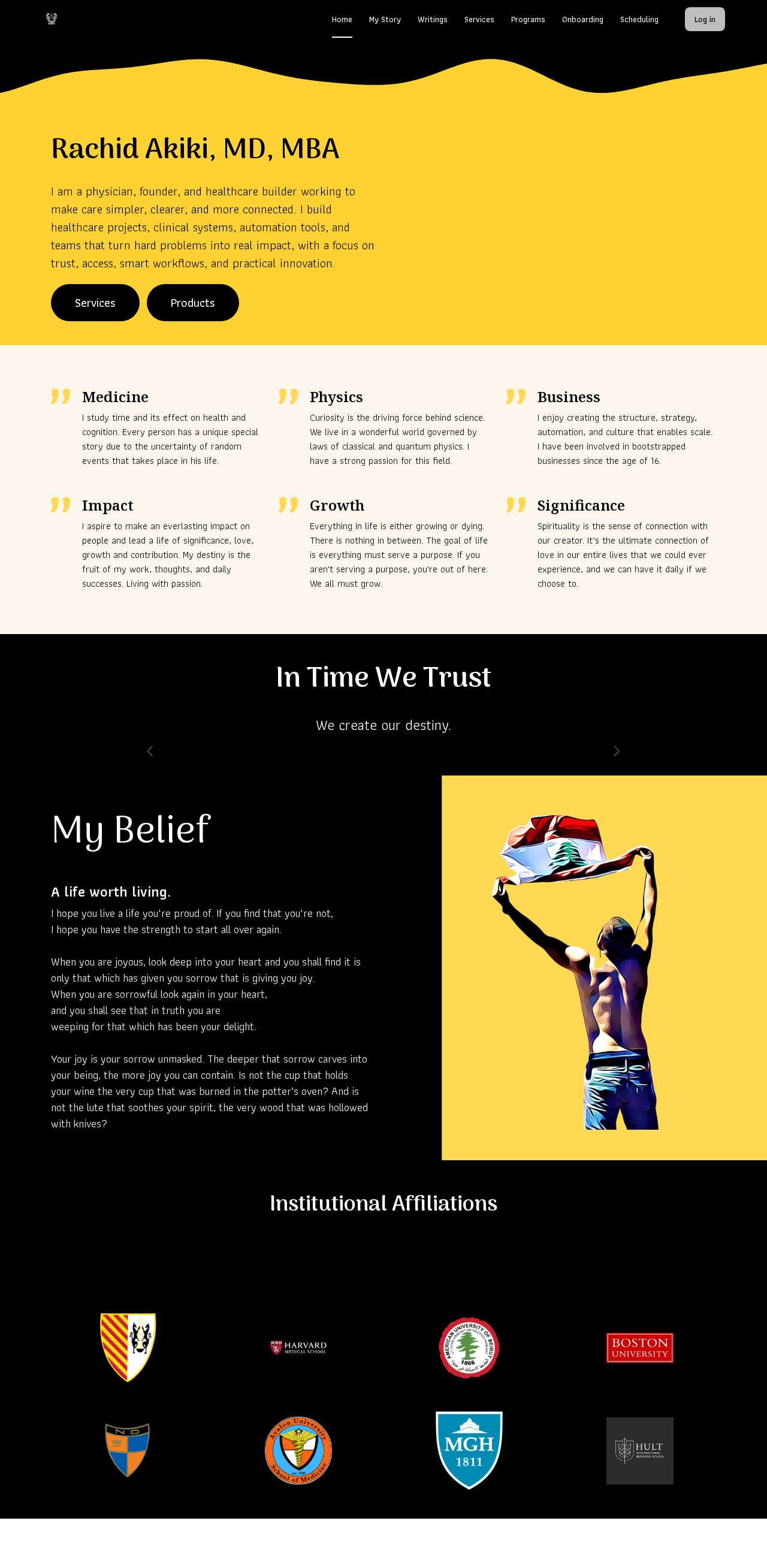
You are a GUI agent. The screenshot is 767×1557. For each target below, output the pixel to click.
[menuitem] (342, 19)
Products (193, 302)
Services (95, 302)
